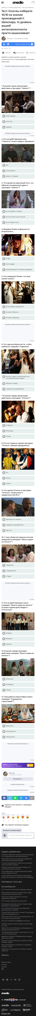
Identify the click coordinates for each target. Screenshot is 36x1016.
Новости (4, 7)
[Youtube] (15, 979)
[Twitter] (11, 979)
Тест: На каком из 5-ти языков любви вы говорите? (17, 889)
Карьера (4, 967)
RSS (3, 969)
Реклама (4, 964)
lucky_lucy (17, 38)
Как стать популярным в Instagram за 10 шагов (16, 920)
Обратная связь (6, 962)
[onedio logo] (17, 993)
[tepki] (4, 817)
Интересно (30, 7)
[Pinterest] (19, 979)
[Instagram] (3, 979)
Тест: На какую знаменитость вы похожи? (14, 901)
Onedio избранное (15, 7)
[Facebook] (7, 979)
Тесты (24, 7)
